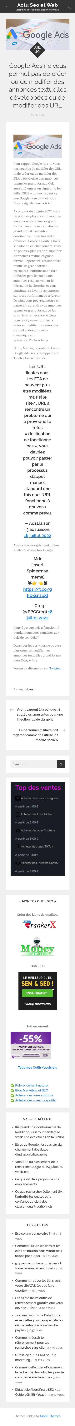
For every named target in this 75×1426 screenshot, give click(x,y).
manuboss (26, 689)
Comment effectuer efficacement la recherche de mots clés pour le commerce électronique (39, 1372)
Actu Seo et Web (37, 5)
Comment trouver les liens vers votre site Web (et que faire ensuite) (38, 1285)
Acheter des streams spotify (35, 1100)
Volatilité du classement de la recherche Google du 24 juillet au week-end (39, 1167)
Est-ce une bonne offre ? (32, 1233)
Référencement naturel (31, 1085)
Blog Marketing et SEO (31, 1090)
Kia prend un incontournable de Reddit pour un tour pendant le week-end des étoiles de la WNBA (39, 1132)
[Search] (61, 764)
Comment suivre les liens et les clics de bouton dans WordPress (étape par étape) (38, 1251)
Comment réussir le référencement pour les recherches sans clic (32, 1342)
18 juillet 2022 (37, 535)
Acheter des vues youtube (34, 1095)
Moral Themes (50, 1416)
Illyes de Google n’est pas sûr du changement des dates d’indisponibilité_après (38, 1149)
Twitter (54, 668)
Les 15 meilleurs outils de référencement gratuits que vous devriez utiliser (39, 1303)
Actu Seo (37, 114)
